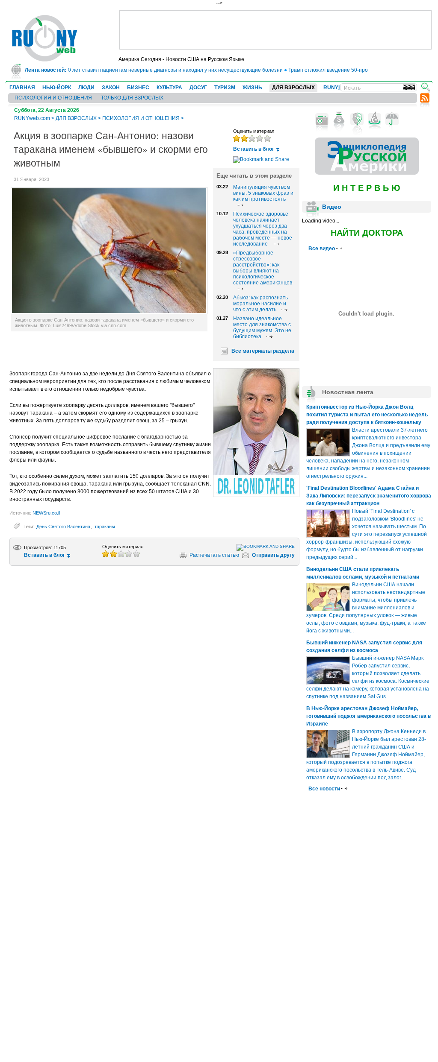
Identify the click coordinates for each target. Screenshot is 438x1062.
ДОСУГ (198, 88)
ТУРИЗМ (224, 88)
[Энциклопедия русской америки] (367, 173)
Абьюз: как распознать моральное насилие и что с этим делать (260, 304)
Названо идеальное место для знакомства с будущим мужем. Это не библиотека (262, 327)
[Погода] (392, 119)
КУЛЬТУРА (169, 88)
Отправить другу (273, 555)
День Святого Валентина (63, 526)
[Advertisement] (275, 30)
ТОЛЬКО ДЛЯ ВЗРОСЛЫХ (132, 98)
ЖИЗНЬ (252, 88)
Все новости (324, 789)
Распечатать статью (214, 555)
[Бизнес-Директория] (339, 119)
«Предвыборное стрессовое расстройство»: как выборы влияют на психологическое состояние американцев (262, 268)
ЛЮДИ (86, 88)
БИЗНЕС (138, 88)
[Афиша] (357, 119)
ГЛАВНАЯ (22, 88)
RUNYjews (336, 88)
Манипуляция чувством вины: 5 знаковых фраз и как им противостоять (263, 193)
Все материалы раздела (262, 351)
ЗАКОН (111, 88)
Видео (331, 206)
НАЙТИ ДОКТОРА (367, 232)
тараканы (105, 526)
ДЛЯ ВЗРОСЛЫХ (293, 88)
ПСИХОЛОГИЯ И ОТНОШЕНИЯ (53, 98)
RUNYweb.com (32, 118)
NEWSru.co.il (46, 512)
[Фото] (321, 119)
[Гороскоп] (374, 119)
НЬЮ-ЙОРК (56, 88)
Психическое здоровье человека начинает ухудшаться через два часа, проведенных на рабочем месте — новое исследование (262, 229)
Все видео (322, 249)
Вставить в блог (253, 149)
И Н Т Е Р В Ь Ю (366, 188)
